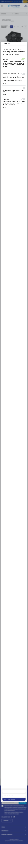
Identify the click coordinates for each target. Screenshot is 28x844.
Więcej (4, 68)
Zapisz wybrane (8, 791)
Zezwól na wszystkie (9, 799)
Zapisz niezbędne (8, 795)
